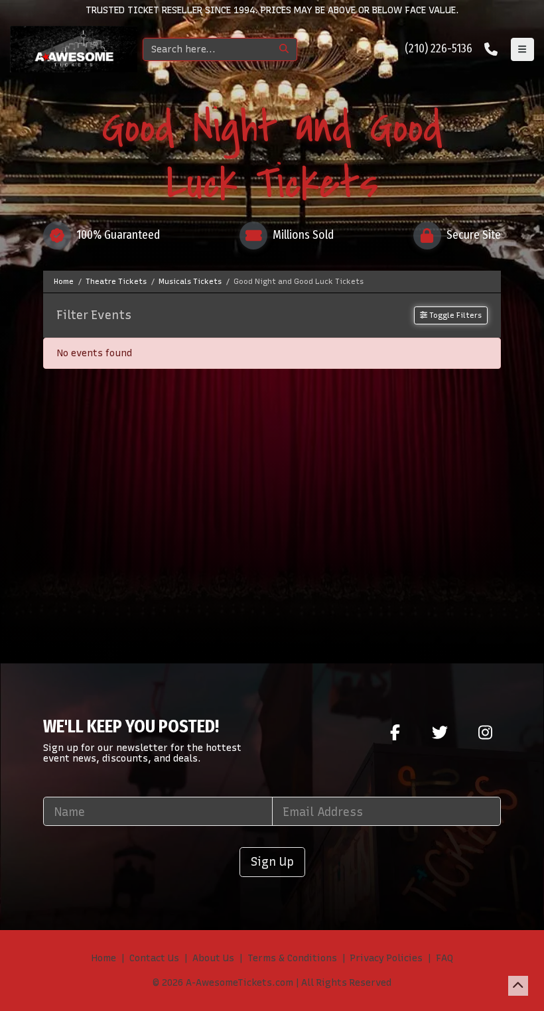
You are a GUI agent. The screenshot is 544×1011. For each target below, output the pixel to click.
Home (104, 958)
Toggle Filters (454, 315)
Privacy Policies (386, 958)
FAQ (444, 958)
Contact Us (154, 958)
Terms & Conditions (292, 958)
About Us (213, 958)
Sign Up (272, 861)
